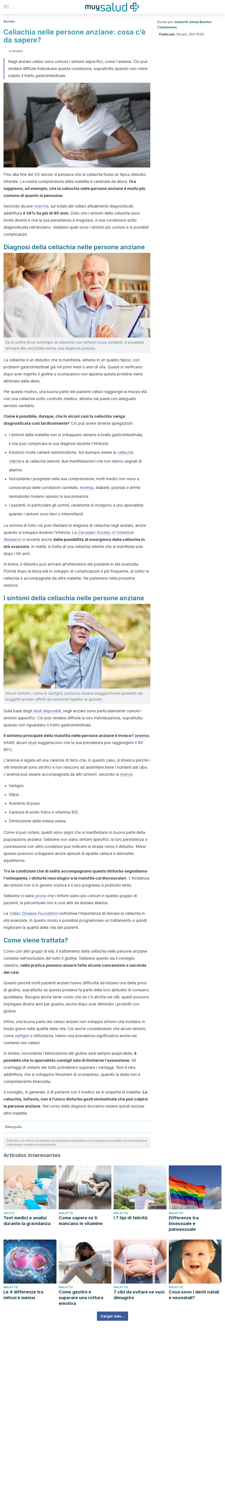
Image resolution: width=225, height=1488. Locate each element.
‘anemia (141, 735)
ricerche (41, 206)
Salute (9, 1213)
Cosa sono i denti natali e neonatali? (194, 1294)
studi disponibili (47, 711)
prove (41, 895)
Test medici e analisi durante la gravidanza (27, 1220)
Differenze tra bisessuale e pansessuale (184, 1223)
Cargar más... (112, 1316)
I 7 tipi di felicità (130, 1217)
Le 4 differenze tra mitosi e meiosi (23, 1294)
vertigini (22, 1035)
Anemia (86, 487)
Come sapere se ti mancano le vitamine (81, 1220)
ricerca (126, 774)
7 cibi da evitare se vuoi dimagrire (139, 1294)
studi (32, 742)
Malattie (9, 21)
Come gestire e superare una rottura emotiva (81, 1297)
